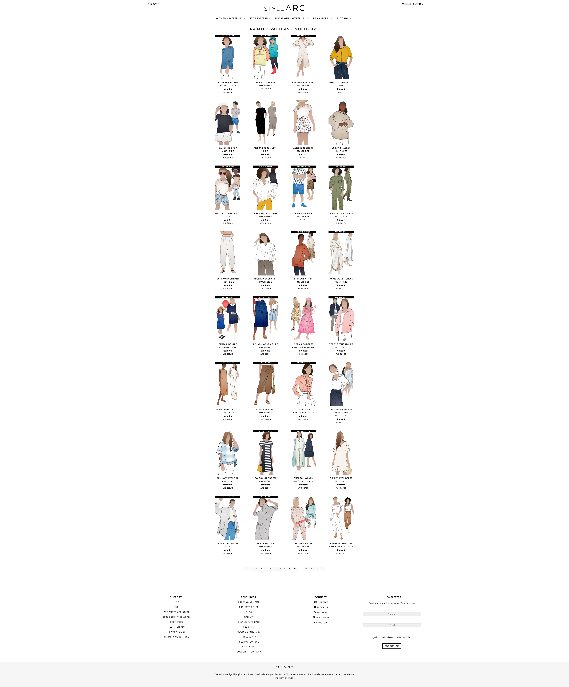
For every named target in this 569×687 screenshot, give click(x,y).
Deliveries (176, 622)
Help (176, 602)
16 (317, 569)
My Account (153, 4)
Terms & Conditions (176, 637)
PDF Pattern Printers (177, 612)
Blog (249, 612)
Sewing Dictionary (248, 632)
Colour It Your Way (249, 652)
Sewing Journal (249, 642)
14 (306, 569)
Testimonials (176, 627)
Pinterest (323, 612)
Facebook (323, 607)
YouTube (323, 623)
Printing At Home (248, 602)
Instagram (322, 617)
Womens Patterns (228, 18)
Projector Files (249, 607)
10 (295, 569)
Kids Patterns (260, 18)
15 (311, 569)
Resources (320, 18)
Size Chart (248, 627)
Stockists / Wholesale (177, 617)
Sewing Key (249, 647)
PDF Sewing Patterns (289, 18)
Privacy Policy (176, 632)
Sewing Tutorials (249, 622)
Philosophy (249, 637)
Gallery (249, 617)
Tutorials (344, 18)
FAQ (176, 607)
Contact (323, 602)
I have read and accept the (393, 637)
